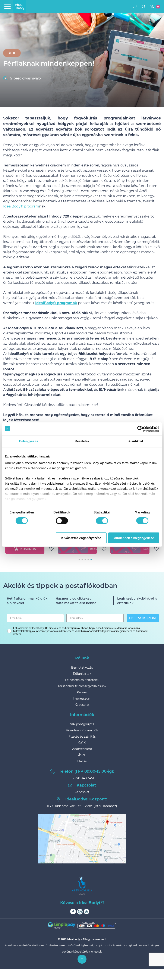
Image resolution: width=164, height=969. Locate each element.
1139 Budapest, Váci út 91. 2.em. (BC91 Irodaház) (82, 806)
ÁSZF (82, 755)
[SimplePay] (82, 925)
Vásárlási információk (82, 730)
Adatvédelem (82, 749)
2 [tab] (82, 559)
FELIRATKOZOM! (143, 618)
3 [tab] (85, 559)
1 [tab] (79, 559)
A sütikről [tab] (135, 441)
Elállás (82, 761)
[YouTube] (86, 912)
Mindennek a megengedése (133, 538)
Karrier (82, 692)
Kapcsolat (82, 705)
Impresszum (82, 698)
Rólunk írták (82, 674)
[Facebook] (73, 912)
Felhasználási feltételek (82, 680)
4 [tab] (88, 559)
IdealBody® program (21, 206)
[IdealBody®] (19, 6)
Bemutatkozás (82, 667)
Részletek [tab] (82, 441)
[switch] (62, 520)
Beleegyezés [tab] (28, 441)
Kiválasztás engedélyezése (81, 538)
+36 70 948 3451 (82, 778)
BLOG (11, 53)
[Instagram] (80, 912)
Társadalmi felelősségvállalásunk (82, 686)
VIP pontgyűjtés (82, 724)
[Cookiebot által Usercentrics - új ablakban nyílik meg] (140, 428)
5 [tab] (91, 559)
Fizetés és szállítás (82, 736)
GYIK (82, 743)
